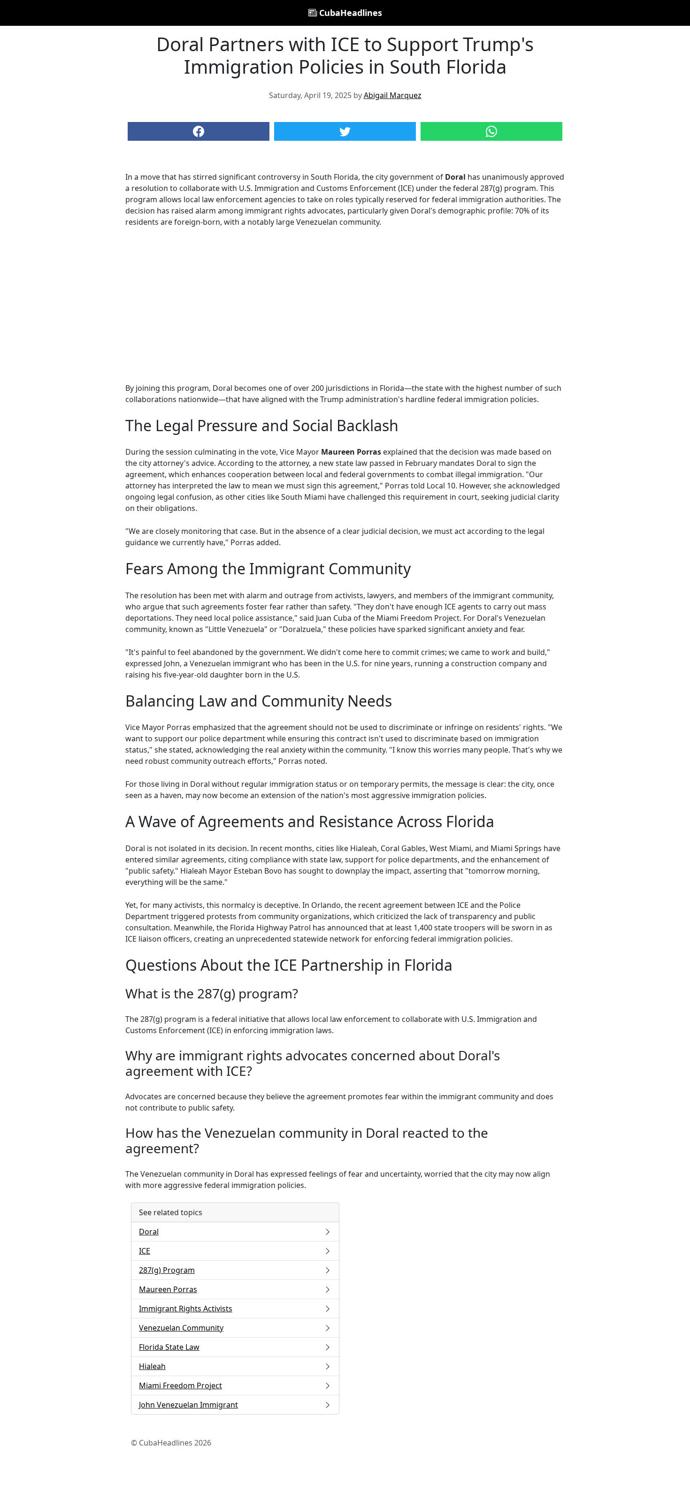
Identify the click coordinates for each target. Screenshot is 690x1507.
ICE (144, 1251)
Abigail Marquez (393, 95)
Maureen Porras (168, 1289)
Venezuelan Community (181, 1328)
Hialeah (152, 1366)
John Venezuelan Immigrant (188, 1405)
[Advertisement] (345, 305)
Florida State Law (169, 1347)
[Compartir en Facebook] (198, 131)
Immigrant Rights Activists (185, 1308)
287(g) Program (167, 1270)
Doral (149, 1231)
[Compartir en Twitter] (345, 131)
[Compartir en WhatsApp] (491, 131)
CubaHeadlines (349, 12)
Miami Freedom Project (180, 1385)
